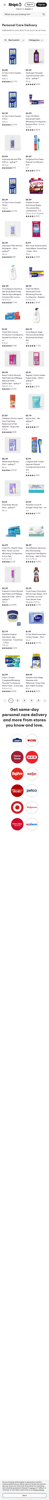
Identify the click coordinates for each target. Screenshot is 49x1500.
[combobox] (22, 14)
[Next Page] (45, 701)
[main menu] (4, 4)
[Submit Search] (43, 14)
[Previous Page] (5, 701)
